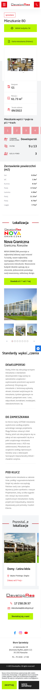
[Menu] (4, 4)
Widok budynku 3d (22, 28)
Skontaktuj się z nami (20, 616)
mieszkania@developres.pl (22, 608)
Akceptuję (9, 685)
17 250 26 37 (37, 4)
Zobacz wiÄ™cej (14, 580)
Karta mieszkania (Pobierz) (22, 41)
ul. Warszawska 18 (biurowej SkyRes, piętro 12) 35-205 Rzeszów (20, 650)
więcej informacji (26, 685)
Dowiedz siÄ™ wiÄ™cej (20, 281)
